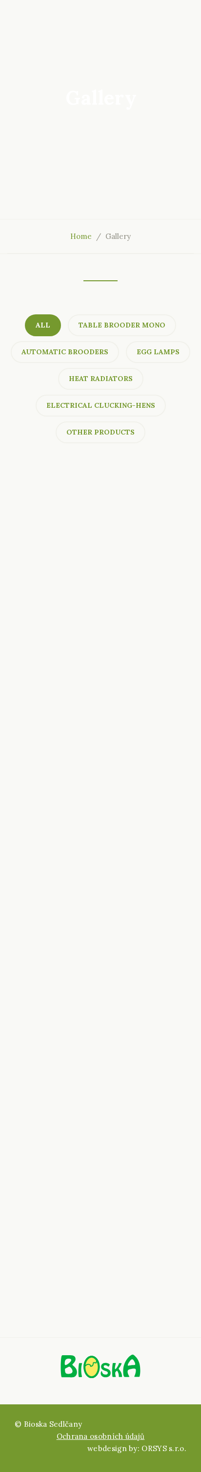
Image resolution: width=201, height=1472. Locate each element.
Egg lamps (158, 351)
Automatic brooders (64, 351)
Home (81, 236)
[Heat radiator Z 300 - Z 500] (100, 755)
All (43, 325)
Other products (100, 432)
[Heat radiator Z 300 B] (100, 560)
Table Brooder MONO (122, 325)
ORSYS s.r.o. (163, 1448)
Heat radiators (101, 378)
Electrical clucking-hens (100, 405)
